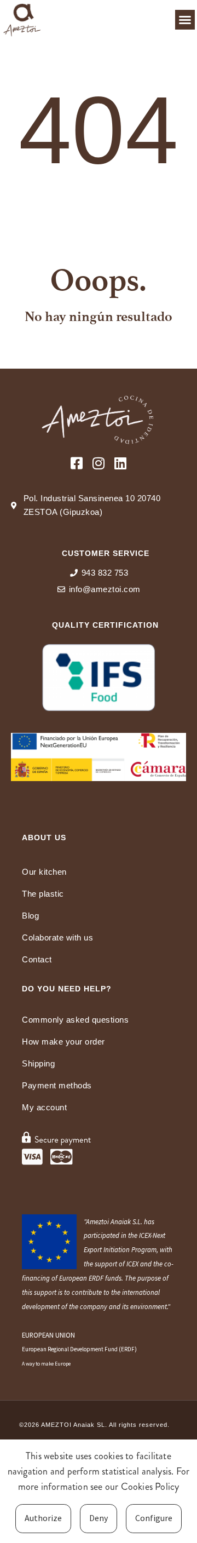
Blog (30, 915)
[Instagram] (99, 463)
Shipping (38, 1063)
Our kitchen (44, 871)
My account (44, 1107)
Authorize (43, 1517)
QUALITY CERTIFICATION (105, 625)
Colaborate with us (57, 937)
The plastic (43, 893)
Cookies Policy (150, 1486)
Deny (98, 1517)
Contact (37, 959)
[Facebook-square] (77, 463)
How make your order (63, 1041)
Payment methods (57, 1085)
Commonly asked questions (75, 1019)
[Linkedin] (121, 463)
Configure (153, 1517)
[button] (185, 20)
